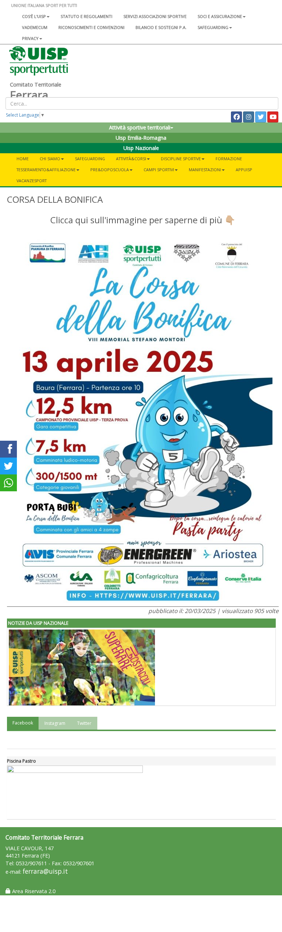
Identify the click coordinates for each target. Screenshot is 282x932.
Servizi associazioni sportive (155, 16)
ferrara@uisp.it (45, 871)
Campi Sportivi (159, 169)
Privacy (30, 38)
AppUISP (244, 169)
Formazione (229, 158)
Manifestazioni (205, 169)
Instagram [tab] (54, 723)
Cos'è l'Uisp (34, 16)
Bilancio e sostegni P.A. (161, 27)
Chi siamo (50, 158)
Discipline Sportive (181, 158)
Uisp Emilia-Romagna (141, 137)
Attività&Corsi (131, 158)
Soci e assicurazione (220, 16)
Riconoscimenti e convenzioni (91, 27)
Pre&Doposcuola (109, 169)
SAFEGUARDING (213, 27)
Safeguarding (90, 158)
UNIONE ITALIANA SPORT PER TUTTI (44, 5)
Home (23, 158)
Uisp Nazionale (141, 147)
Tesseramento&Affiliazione (46, 169)
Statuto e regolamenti (86, 16)
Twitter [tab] (84, 723)
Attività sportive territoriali (139, 127)
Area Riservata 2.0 (33, 891)
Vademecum (34, 27)
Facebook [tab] (22, 723)
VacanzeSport (32, 180)
